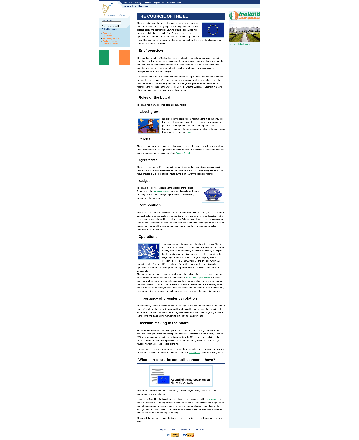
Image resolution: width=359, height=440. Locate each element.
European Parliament (161, 191)
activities (212, 399)
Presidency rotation (111, 38)
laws (189, 132)
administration (194, 353)
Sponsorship (185, 430)
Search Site (107, 20)
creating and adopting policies (198, 278)
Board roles (107, 33)
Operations (107, 36)
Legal (173, 430)
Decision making (110, 41)
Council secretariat (110, 44)
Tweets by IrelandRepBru (239, 44)
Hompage (162, 430)
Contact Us (199, 430)
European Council (182, 153)
